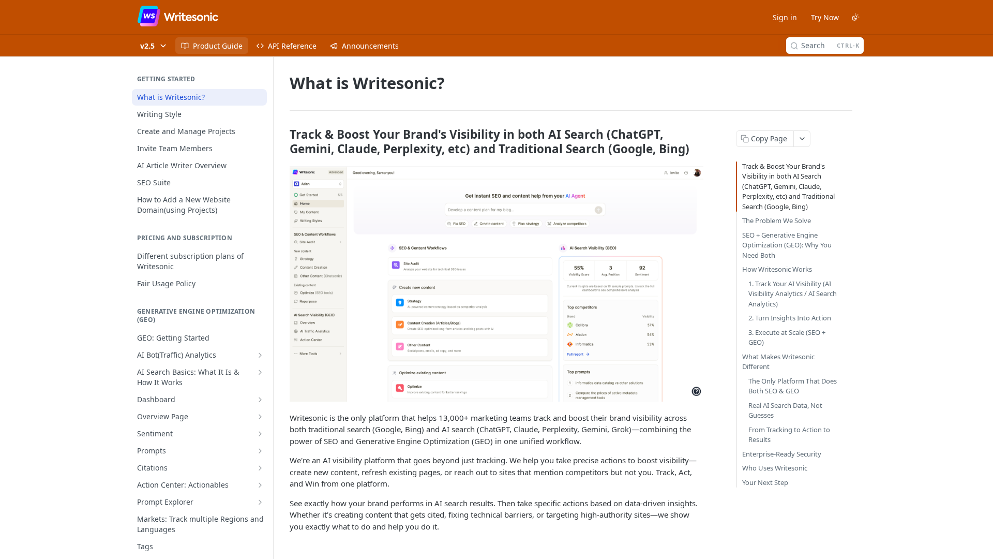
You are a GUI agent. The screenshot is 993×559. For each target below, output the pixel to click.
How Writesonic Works (777, 269)
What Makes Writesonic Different (778, 362)
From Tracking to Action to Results (789, 435)
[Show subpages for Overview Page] (260, 417)
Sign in (785, 17)
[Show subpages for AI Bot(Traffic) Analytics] (260, 355)
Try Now (825, 17)
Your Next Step (765, 482)
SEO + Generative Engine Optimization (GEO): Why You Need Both (787, 245)
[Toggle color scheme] (855, 17)
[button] (496, 284)
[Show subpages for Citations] (260, 468)
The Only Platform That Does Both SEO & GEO (792, 386)
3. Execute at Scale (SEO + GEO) (786, 337)
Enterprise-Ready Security (781, 454)
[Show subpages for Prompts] (260, 451)
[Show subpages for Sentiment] (260, 434)
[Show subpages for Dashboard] (260, 399)
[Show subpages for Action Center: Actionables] (260, 485)
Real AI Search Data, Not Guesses (785, 410)
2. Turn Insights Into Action (789, 317)
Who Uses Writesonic (774, 468)
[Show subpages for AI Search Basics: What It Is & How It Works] (260, 372)
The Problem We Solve (776, 220)
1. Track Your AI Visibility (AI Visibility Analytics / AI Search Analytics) (792, 293)
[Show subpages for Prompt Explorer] (260, 502)
